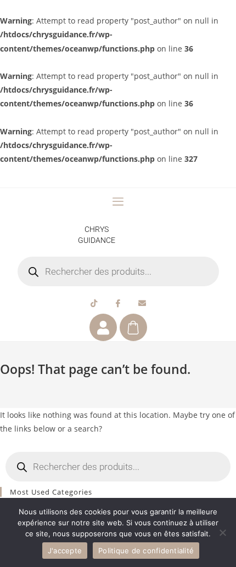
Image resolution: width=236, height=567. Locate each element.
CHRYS (97, 229)
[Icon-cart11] (133, 327)
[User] (103, 327)
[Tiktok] (94, 302)
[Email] (142, 302)
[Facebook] (118, 302)
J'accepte (65, 550)
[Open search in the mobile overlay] (118, 271)
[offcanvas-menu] (118, 202)
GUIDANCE (96, 240)
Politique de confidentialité (146, 550)
